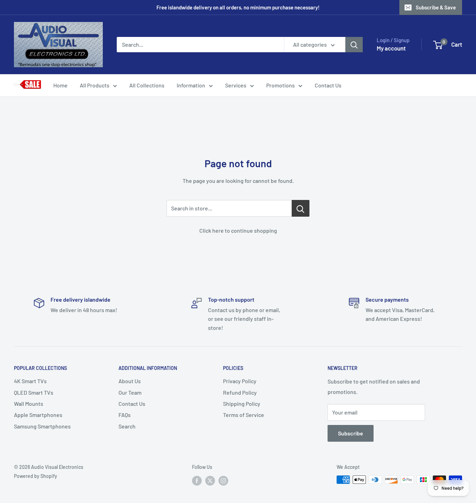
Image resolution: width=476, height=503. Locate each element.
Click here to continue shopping (238, 230)
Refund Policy (240, 392)
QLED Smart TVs (33, 392)
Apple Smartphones (38, 414)
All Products (94, 85)
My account (391, 48)
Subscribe (350, 433)
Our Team (129, 392)
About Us (129, 381)
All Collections (146, 85)
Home (60, 85)
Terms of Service (243, 414)
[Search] (354, 44)
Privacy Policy (239, 381)
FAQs (124, 414)
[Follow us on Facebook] (197, 480)
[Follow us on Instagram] (223, 480)
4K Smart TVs (30, 381)
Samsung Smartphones (42, 426)
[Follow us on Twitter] (210, 480)
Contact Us (328, 85)
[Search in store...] (300, 208)
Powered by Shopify (35, 476)
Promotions (280, 85)
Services (235, 85)
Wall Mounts (28, 403)
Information (191, 85)
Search (127, 426)
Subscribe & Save (436, 7)
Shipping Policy (241, 403)
